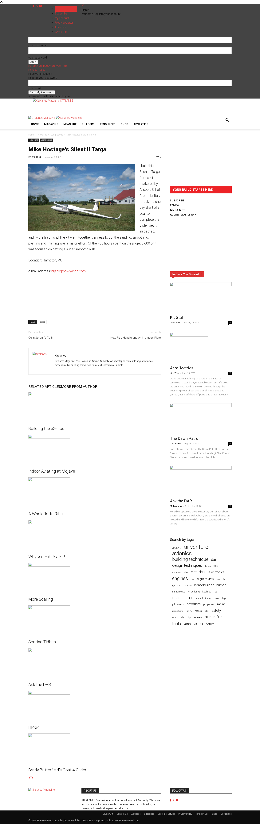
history (187, 585)
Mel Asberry (176, 506)
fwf (225, 579)
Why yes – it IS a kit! (46, 556)
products (194, 604)
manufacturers (203, 598)
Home (35, 124)
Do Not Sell (226, 814)
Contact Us (122, 814)
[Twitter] (37, 6)
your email (34, 88)
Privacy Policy (36, 69)
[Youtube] (40, 6)
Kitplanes (36, 157)
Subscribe (61, 13)
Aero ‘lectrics (181, 368)
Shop (124, 124)
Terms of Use (202, 814)
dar (213, 560)
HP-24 (34, 727)
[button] (227, 120)
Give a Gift (108, 814)
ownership (220, 598)
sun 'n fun (214, 617)
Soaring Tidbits (42, 642)
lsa (216, 591)
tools (176, 624)
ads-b (177, 548)
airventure (196, 547)
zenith (210, 624)
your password (37, 57)
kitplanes (206, 591)
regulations (177, 611)
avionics (182, 553)
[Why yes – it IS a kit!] (94, 534)
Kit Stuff (177, 317)
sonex (198, 617)
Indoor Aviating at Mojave (51, 471)
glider (42, 322)
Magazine (51, 124)
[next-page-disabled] (32, 778)
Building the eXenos (46, 428)
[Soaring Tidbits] (94, 619)
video (198, 624)
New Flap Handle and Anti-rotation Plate (135, 337)
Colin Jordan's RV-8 (40, 337)
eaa (215, 566)
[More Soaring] (94, 577)
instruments (178, 591)
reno (189, 610)
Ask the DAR (39, 684)
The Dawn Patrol (184, 438)
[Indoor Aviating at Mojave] (94, 449)
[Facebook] (34, 6)
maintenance (183, 598)
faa (193, 579)
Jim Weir (174, 373)
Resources (108, 124)
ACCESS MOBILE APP (183, 214)
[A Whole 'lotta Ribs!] (94, 491)
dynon (208, 566)
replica (198, 610)
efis (185, 572)
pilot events (178, 604)
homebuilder (204, 585)
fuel (218, 579)
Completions (56, 134)
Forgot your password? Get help (47, 65)
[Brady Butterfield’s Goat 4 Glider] (94, 747)
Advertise (141, 124)
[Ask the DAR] (94, 662)
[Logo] (42, 117)
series (175, 617)
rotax (206, 611)
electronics (216, 572)
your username (37, 45)
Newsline (70, 124)
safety (216, 610)
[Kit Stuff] (201, 297)
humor (221, 585)
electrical (198, 572)
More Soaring (40, 599)
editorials (176, 572)
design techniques (187, 565)
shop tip (186, 617)
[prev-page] (29, 778)
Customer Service (166, 814)
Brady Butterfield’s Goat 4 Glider (57, 770)
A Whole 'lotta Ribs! (46, 513)
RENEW (174, 205)
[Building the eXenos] (94, 406)
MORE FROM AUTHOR (79, 386)
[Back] (82, 5)
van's (187, 624)
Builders (88, 124)
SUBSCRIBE (177, 200)
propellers (209, 604)
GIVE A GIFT (177, 210)
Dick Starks (175, 443)
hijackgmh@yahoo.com (68, 271)
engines (180, 578)
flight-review (205, 579)
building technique (190, 559)
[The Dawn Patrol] (201, 418)
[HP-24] (94, 705)
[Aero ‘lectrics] (201, 348)
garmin (176, 585)
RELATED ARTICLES (44, 386)
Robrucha (175, 322)
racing (221, 604)
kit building (194, 591)
